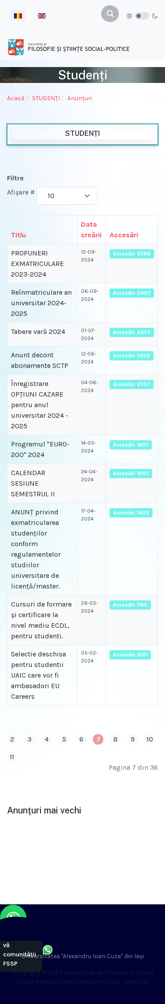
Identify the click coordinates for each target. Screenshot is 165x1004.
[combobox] (110, 13)
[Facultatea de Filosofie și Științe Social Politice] (68, 47)
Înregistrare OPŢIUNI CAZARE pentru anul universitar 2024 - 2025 (39, 404)
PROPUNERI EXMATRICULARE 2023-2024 (37, 263)
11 (12, 757)
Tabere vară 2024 (38, 331)
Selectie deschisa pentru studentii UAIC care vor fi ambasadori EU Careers (38, 675)
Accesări (124, 235)
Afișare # (21, 192)
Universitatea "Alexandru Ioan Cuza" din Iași (83, 956)
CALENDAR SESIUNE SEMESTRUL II (33, 483)
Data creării (91, 229)
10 (150, 739)
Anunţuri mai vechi (44, 810)
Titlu (18, 235)
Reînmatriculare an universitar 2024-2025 (41, 303)
